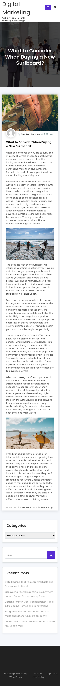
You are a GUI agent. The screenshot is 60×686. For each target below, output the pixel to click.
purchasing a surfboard (25, 377)
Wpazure (51, 673)
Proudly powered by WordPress (15, 675)
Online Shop (46, 507)
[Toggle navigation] (48, 7)
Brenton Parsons (30, 134)
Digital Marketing (16, 8)
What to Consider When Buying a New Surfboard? (28, 144)
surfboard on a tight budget (21, 293)
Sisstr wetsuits (42, 207)
